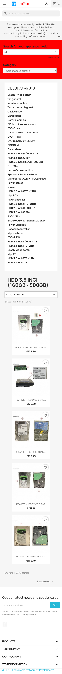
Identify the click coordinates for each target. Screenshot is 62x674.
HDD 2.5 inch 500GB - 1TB (22, 241)
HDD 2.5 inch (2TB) (19, 157)
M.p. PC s (13, 254)
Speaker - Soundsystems (22, 174)
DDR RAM (13, 145)
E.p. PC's (13, 166)
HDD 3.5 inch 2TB (18, 262)
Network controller (19, 229)
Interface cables (17, 103)
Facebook (5, 624)
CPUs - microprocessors (22, 124)
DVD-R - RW (14, 136)
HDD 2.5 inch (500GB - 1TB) (24, 208)
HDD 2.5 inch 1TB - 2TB (21, 245)
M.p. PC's (13, 195)
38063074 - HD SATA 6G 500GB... (31, 347)
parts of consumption (20, 170)
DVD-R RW (14, 237)
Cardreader (14, 115)
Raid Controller (16, 199)
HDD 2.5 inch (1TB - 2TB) (22, 191)
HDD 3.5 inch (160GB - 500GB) (25, 162)
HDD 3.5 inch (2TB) (19, 212)
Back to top (45, 582)
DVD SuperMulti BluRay (21, 141)
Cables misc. (15, 111)
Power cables (15, 182)
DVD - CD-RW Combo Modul (24, 132)
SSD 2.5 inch (15, 216)
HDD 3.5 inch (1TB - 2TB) (22, 203)
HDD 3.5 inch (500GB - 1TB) (24, 153)
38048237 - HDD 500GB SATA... (30, 399)
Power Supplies (17, 224)
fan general (14, 99)
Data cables (14, 149)
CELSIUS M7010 (21, 88)
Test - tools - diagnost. (21, 107)
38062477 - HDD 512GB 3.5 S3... (31, 504)
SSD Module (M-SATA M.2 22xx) (26, 220)
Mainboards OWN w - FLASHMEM (27, 178)
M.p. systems (15, 233)
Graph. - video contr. (19, 94)
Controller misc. (17, 120)
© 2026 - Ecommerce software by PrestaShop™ (28, 670)
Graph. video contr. (19, 250)
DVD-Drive (14, 128)
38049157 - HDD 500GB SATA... (31, 556)
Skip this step (52, 57)
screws (12, 187)
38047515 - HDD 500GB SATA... (31, 452)
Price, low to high (31, 294)
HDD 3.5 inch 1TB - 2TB (21, 258)
